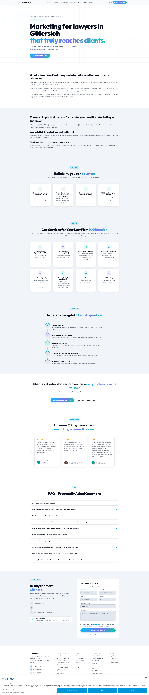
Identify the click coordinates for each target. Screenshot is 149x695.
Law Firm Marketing (38, 16)
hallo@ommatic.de (39, 608)
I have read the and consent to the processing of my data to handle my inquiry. (98, 625)
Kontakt (78, 669)
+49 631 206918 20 (39, 604)
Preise (77, 667)
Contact (91, 2)
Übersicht (59, 656)
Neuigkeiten (95, 670)
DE (109, 2)
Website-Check (96, 656)
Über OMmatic (79, 656)
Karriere (78, 662)
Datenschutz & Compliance (61, 670)
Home (31, 16)
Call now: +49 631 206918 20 (87, 400)
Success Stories (64, 2)
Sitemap (112, 660)
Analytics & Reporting (62, 667)
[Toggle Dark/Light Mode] (111, 2)
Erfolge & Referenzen (81, 665)
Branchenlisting (61, 673)
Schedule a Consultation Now (62, 400)
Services (49, 2)
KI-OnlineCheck (96, 660)
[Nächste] (117, 451)
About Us (56, 2)
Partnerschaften (80, 660)
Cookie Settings (114, 662)
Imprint (112, 656)
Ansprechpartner (80, 658)
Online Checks (77, 2)
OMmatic (27, 2)
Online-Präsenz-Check (97, 658)
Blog (93, 668)
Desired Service (85, 603)
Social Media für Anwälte (63, 665)
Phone (101, 596)
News (85, 2)
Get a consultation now (40, 55)
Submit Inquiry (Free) (97, 630)
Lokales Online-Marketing (63, 662)
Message (83, 610)
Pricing (71, 2)
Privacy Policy (96, 624)
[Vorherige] (31, 451)
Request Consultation (119, 2)
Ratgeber (94, 666)
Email (82, 596)
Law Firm (101, 589)
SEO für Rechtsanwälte (63, 658)
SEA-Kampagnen (61, 660)
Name (82, 589)
